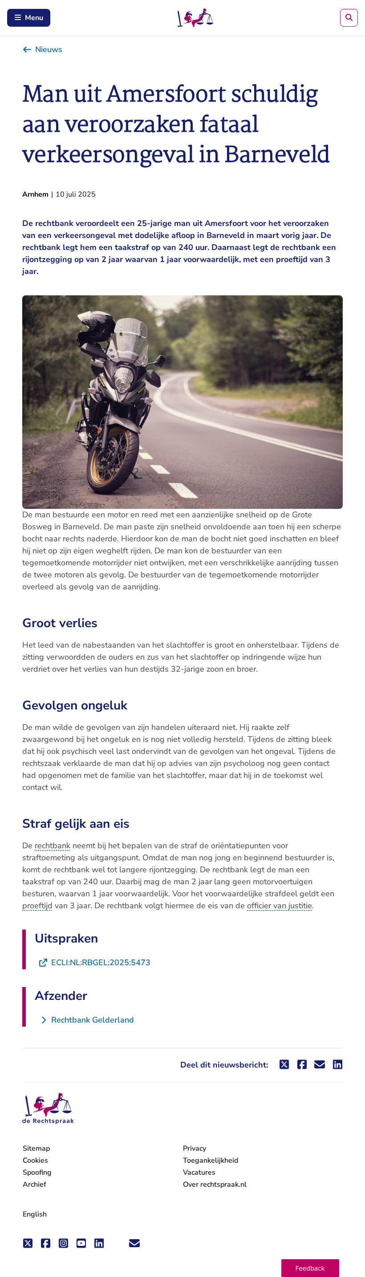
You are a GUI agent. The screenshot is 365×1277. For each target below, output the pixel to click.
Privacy (194, 1148)
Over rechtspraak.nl (215, 1184)
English (35, 1214)
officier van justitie (279, 905)
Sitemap (36, 1148)
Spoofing (37, 1172)
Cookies (35, 1160)
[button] (310, 1268)
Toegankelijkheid (210, 1160)
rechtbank (52, 845)
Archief (34, 1184)
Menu (34, 18)
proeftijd (37, 905)
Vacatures (199, 1173)
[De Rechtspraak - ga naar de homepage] (48, 1108)
